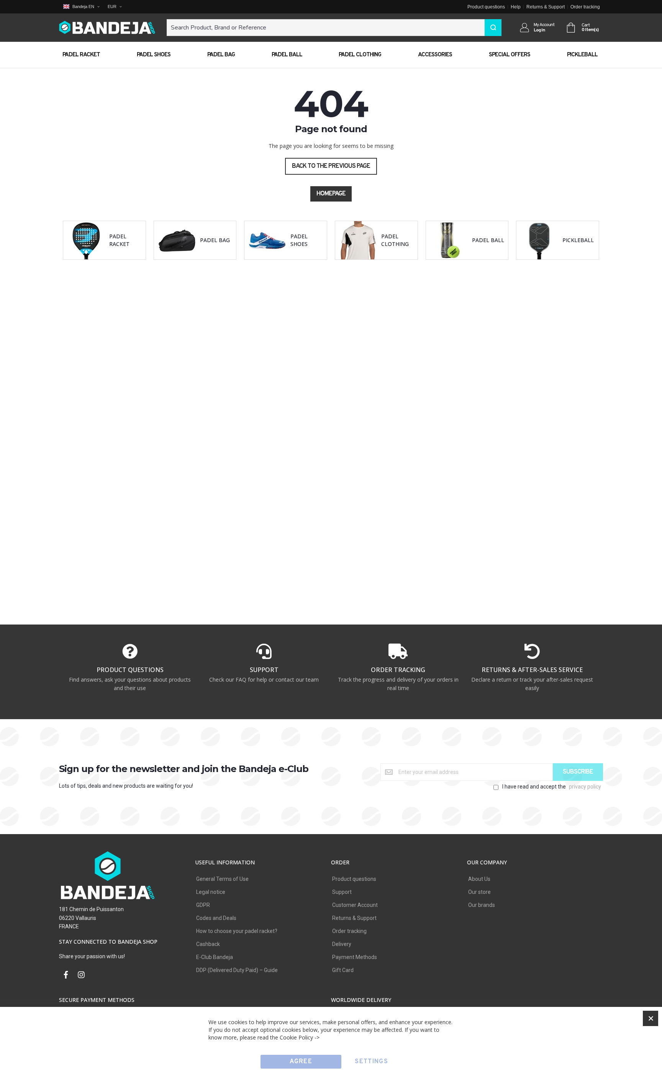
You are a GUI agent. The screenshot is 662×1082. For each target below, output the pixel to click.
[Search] (493, 27)
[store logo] (107, 28)
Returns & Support (545, 7)
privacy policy (585, 787)
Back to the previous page (331, 166)
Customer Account (355, 905)
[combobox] (334, 27)
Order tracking (585, 7)
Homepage (331, 194)
